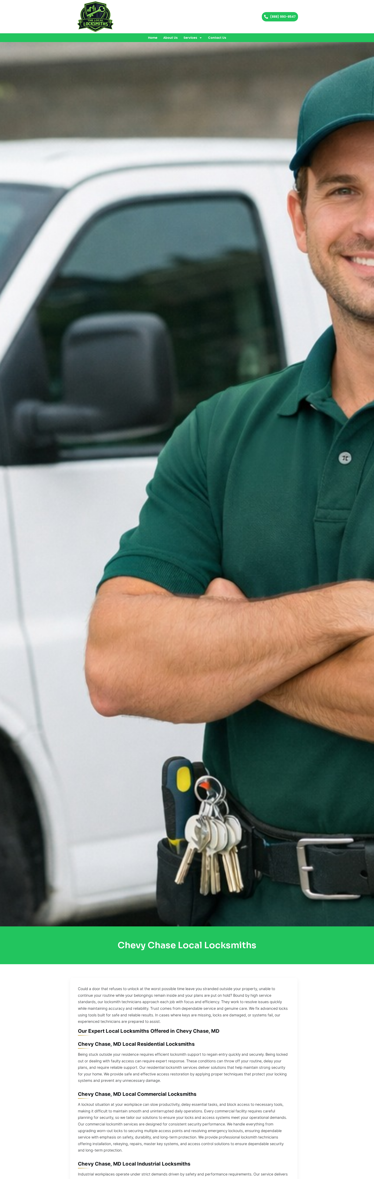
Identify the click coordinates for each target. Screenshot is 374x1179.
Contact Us (217, 37)
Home (152, 37)
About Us (170, 37)
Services (190, 37)
